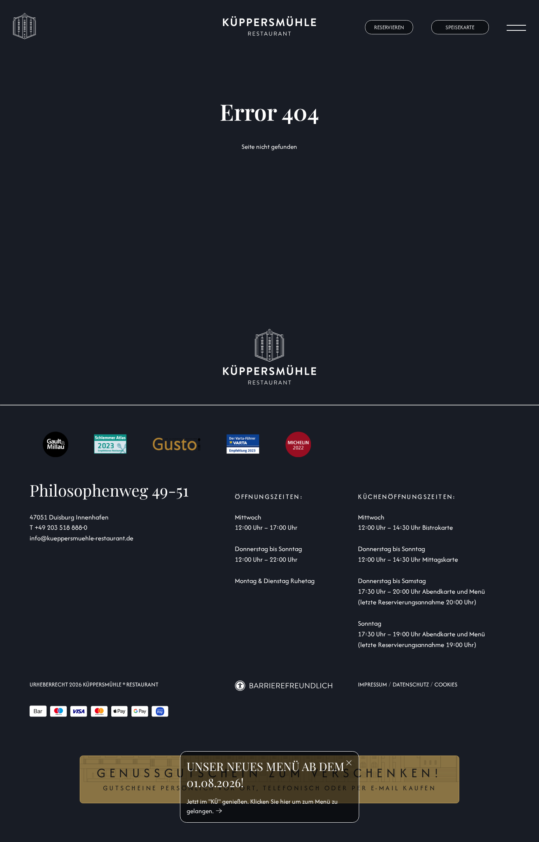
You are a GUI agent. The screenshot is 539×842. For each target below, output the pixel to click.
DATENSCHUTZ (411, 684)
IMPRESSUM (372, 684)
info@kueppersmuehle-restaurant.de (81, 538)
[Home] (24, 36)
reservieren (389, 27)
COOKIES (445, 684)
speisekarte (459, 27)
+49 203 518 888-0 (61, 527)
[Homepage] (269, 27)
